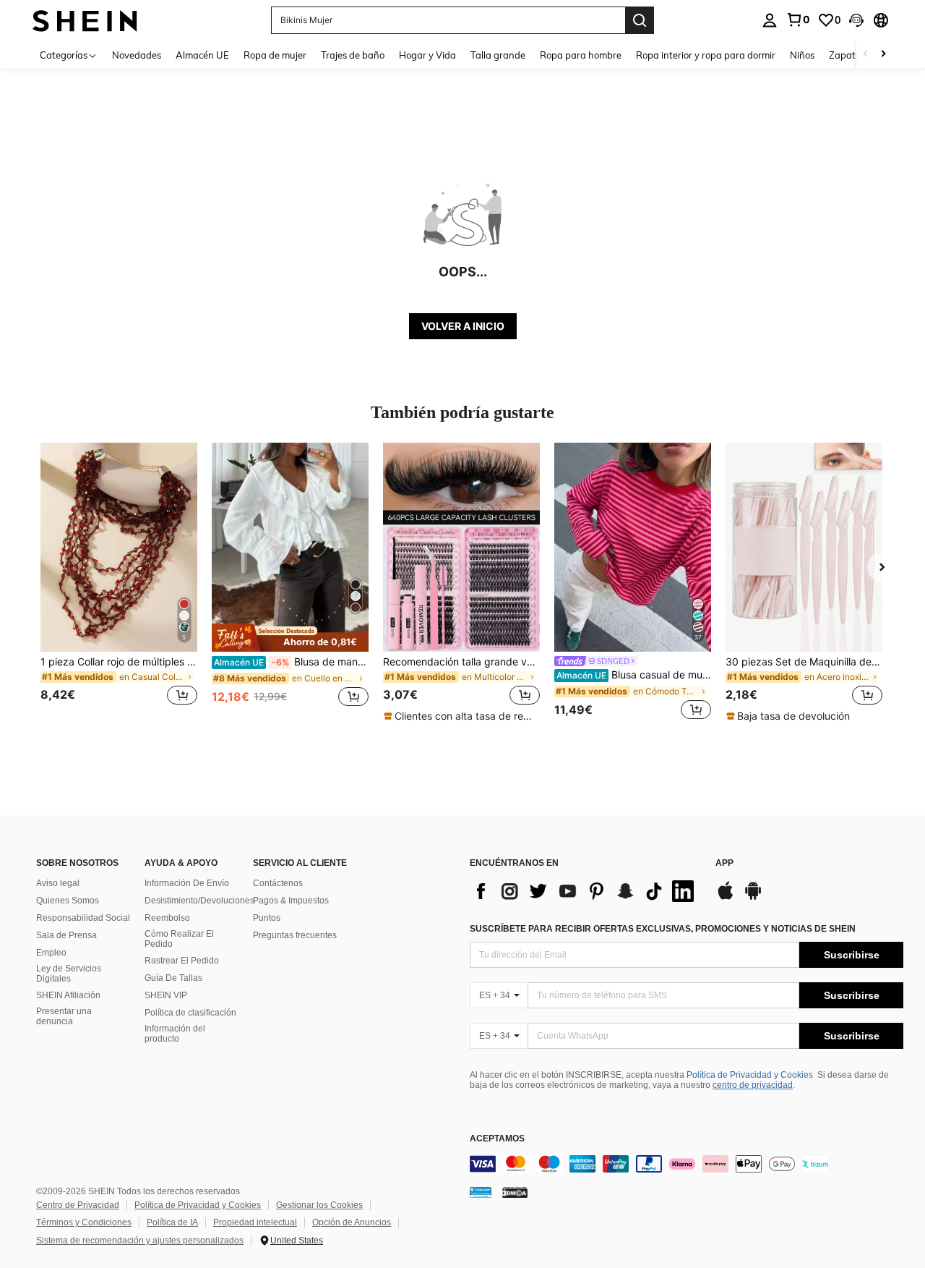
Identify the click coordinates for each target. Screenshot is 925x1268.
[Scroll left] (866, 55)
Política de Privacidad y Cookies (750, 1075)
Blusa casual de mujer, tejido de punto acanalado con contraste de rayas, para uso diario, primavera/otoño (633, 675)
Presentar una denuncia (64, 1016)
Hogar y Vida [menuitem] (427, 55)
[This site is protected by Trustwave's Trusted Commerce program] (480, 1191)
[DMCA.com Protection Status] (515, 1191)
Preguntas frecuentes (295, 935)
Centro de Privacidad (77, 1205)
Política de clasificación (190, 1013)
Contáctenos (278, 883)
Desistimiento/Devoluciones (199, 900)
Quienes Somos (67, 900)
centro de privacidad (753, 1085)
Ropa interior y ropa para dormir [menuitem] (705, 55)
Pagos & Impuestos (291, 900)
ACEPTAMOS (497, 1139)
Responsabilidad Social (83, 918)
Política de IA (172, 1222)
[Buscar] (639, 20)
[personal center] (769, 20)
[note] (290, 637)
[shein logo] (85, 19)
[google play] (753, 898)
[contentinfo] (686, 1164)
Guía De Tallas (173, 978)
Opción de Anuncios (351, 1222)
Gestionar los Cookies (319, 1205)
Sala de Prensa (66, 935)
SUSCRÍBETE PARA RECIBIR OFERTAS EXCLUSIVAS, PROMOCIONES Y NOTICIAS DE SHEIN (663, 929)
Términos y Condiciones (84, 1222)
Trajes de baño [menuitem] (352, 55)
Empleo (51, 953)
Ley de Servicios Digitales (68, 973)
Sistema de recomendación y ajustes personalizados (140, 1240)
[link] (798, 19)
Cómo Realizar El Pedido (179, 939)
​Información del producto (175, 1034)
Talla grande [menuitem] (497, 55)
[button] (856, 20)
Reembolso (167, 918)
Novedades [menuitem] (136, 55)
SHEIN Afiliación (68, 995)
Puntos (266, 918)
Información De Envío (187, 883)
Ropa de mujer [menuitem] (275, 55)
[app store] (725, 898)
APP (724, 863)
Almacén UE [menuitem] (202, 55)
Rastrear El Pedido (182, 961)
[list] (585, 891)
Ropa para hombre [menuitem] (580, 55)
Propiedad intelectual (255, 1222)
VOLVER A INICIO (462, 326)
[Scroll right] (883, 55)
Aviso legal (57, 883)
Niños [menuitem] (802, 55)
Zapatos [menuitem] (847, 55)
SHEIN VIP (166, 995)
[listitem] (118, 583)
